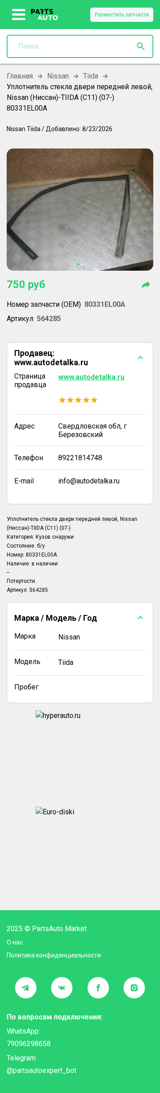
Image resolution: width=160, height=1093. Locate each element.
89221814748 (80, 458)
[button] (80, 357)
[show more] (19, 15)
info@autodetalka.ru (89, 481)
